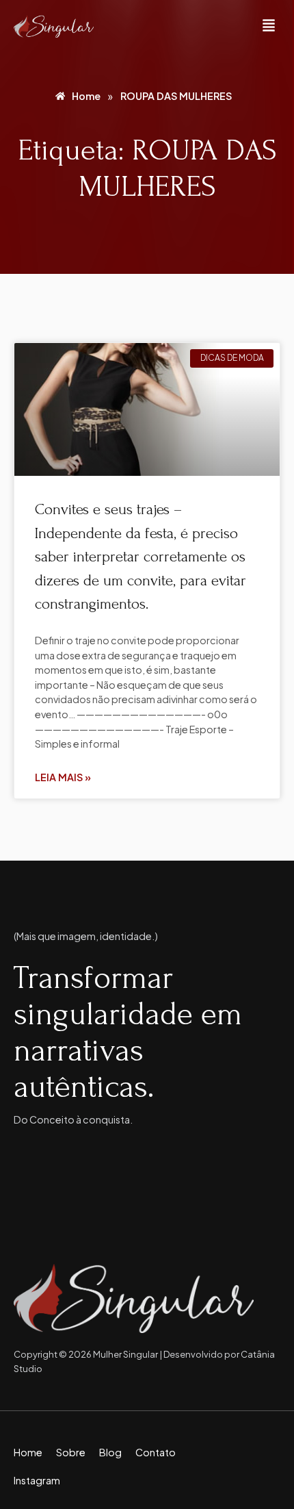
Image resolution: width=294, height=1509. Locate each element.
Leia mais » (63, 777)
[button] (268, 26)
